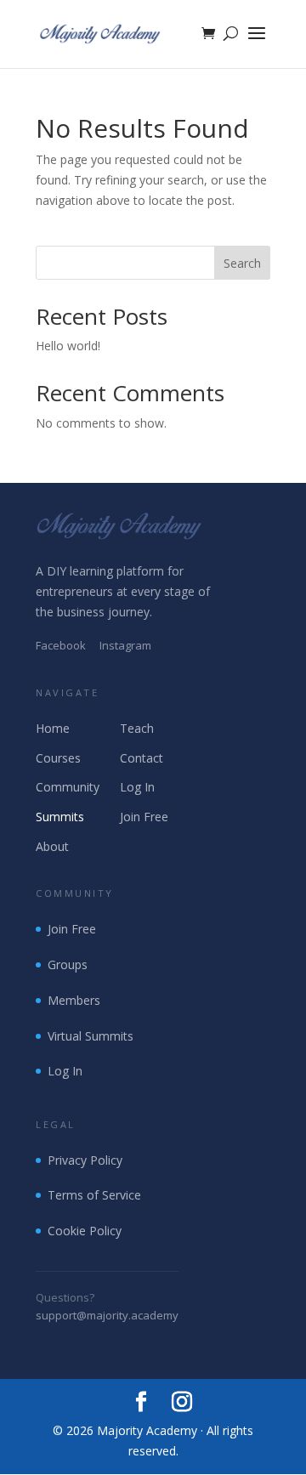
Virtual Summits (90, 1036)
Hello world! (68, 346)
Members (74, 1000)
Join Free (144, 816)
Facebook (61, 645)
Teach (137, 728)
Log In (137, 787)
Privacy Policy (85, 1160)
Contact (141, 758)
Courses (58, 758)
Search (242, 263)
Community (67, 787)
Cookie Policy (85, 1231)
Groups (68, 964)
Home (53, 728)
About (52, 846)
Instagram (125, 645)
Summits (60, 816)
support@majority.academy (107, 1315)
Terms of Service (94, 1195)
